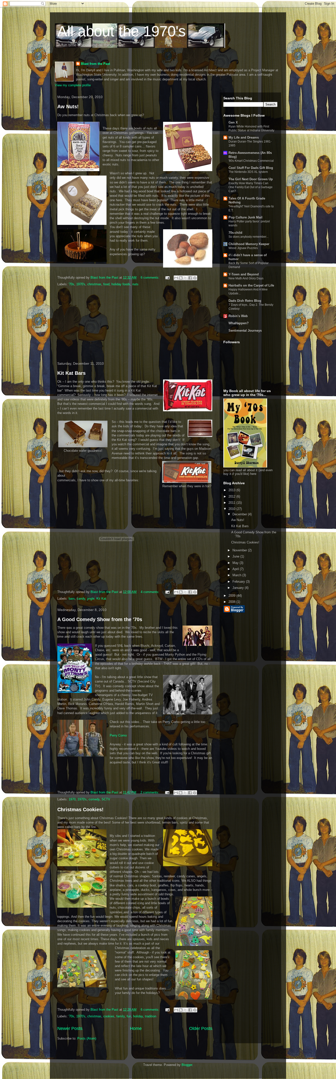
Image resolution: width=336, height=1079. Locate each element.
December (240, 514)
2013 (232, 490)
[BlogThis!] (180, 277)
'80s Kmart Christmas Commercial (251, 160)
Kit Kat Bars (71, 373)
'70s (71, 284)
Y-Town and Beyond (244, 274)
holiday (138, 1016)
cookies (108, 1016)
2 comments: (150, 792)
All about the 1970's (121, 31)
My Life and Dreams (244, 137)
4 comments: (150, 592)
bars (72, 598)
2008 (232, 602)
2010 (232, 509)
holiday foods (120, 284)
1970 (72, 799)
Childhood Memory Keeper (249, 244)
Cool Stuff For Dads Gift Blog (251, 168)
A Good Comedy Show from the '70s (99, 619)
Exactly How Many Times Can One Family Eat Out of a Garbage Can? (251, 187)
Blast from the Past (95, 64)
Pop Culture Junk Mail (245, 217)
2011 (232, 502)
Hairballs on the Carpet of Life (251, 285)
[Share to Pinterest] (194, 277)
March (237, 575)
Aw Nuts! (68, 106)
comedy (94, 799)
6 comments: (150, 277)
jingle (90, 598)
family (120, 1016)
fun (129, 1016)
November (240, 550)
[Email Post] (167, 277)
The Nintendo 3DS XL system (248, 172)
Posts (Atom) (86, 1038)
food (106, 284)
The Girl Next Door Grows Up (251, 179)
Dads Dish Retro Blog (245, 301)
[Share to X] (185, 277)
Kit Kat (101, 598)
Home (136, 1028)
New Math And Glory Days (246, 278)
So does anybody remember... (248, 236)
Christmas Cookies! (80, 809)
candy (81, 598)
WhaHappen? (239, 323)
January (238, 588)
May (236, 563)
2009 (232, 595)
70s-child (235, 232)
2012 (232, 496)
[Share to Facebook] (190, 277)
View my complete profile (73, 85)
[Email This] (176, 277)
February (239, 581)
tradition (150, 1016)
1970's (80, 284)
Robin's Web (238, 316)
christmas (94, 284)
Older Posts (200, 1028)
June (236, 556)
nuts (135, 284)
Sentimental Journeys (245, 330)
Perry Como (118, 735)
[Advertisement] (135, 324)
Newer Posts (69, 1028)
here (253, 474)
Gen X (233, 122)
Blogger (187, 1065)
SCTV (106, 799)
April (236, 569)
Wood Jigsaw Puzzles (243, 248)
